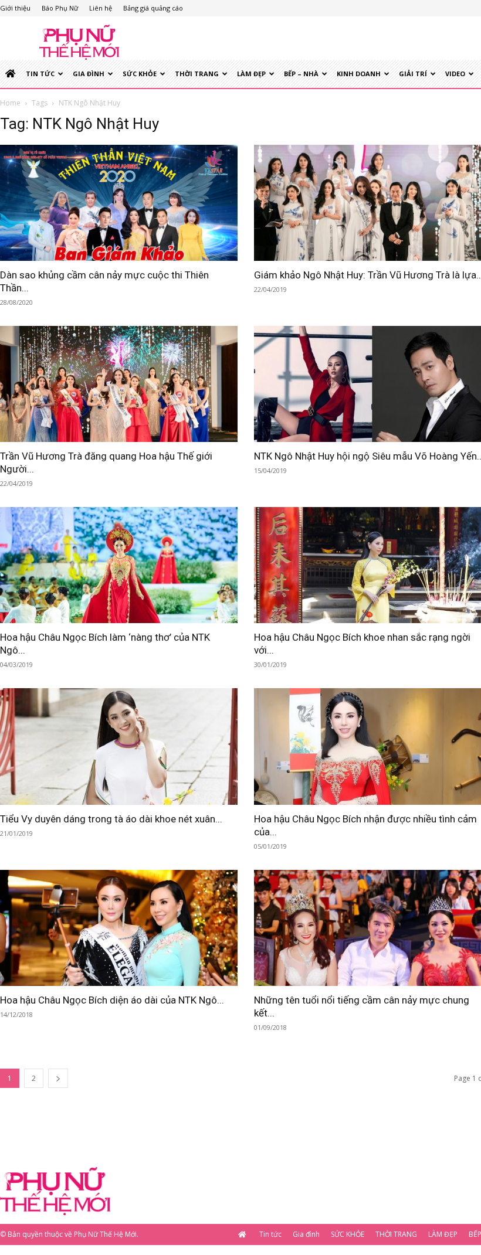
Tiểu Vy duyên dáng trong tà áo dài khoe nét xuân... (111, 819)
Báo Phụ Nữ (60, 8)
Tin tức (40, 73)
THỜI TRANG (197, 73)
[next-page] (58, 1078)
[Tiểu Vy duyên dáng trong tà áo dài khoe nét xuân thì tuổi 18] (119, 746)
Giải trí (413, 73)
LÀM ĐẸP (251, 73)
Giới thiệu (15, 8)
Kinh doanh (359, 73)
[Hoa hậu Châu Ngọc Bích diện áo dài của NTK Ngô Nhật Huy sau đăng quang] (119, 928)
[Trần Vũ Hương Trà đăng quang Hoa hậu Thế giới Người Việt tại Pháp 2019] (119, 384)
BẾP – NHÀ (301, 73)
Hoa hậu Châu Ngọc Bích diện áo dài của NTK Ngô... (112, 1000)
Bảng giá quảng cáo (153, 8)
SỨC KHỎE (140, 73)
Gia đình (88, 73)
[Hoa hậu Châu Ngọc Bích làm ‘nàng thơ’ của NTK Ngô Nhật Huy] (119, 565)
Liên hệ (100, 8)
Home (10, 103)
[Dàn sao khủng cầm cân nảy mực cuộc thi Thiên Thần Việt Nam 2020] (119, 203)
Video (455, 73)
